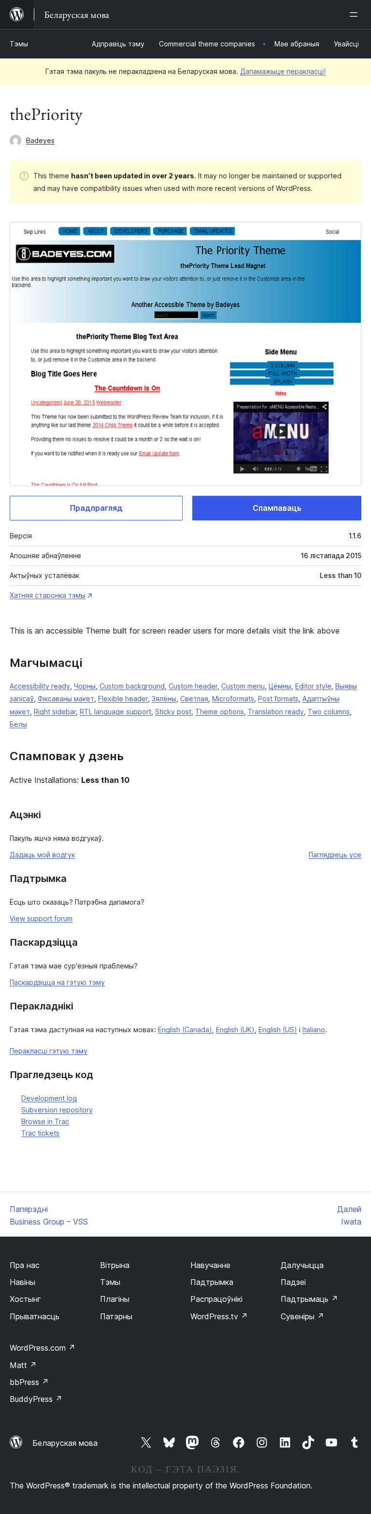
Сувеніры (302, 1316)
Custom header (193, 686)
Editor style (313, 686)
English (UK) (235, 1029)
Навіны (22, 1282)
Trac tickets (40, 1133)
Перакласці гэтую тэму (48, 1051)
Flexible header (123, 698)
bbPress (29, 1382)
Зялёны (164, 698)
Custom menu (243, 686)
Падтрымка (211, 1282)
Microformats (233, 698)
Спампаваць (277, 508)
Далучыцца (302, 1265)
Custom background (132, 686)
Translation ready (276, 711)
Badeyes (40, 140)
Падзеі (293, 1282)
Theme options (219, 711)
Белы (18, 724)
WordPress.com (42, 1348)
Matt (23, 1365)
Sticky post (173, 711)
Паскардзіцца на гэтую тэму (57, 982)
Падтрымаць (309, 1299)
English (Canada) (185, 1029)
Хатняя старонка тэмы (48, 595)
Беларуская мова (65, 1443)
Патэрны (116, 1316)
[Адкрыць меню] (355, 14)
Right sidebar (55, 711)
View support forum (41, 918)
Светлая (194, 698)
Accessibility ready (40, 686)
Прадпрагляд (96, 508)
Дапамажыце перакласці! (283, 71)
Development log (49, 1098)
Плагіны (114, 1299)
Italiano (313, 1029)
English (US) (277, 1029)
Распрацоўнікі (216, 1299)
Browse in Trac (45, 1121)
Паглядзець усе (335, 855)
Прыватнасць (34, 1316)
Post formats (278, 698)
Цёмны (280, 686)
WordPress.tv (219, 1316)
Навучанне (210, 1265)
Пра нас (25, 1265)
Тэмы (19, 44)
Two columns (329, 711)
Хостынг (25, 1299)
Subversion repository (57, 1110)
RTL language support (115, 711)
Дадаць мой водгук (42, 855)
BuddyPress (36, 1399)
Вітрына (114, 1265)
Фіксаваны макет (66, 698)
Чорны (85, 686)
